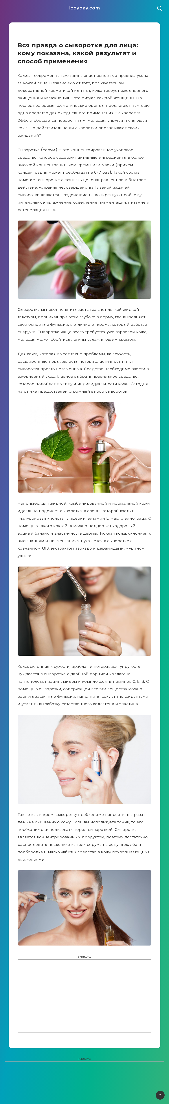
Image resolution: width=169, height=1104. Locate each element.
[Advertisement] (84, 995)
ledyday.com (84, 8)
